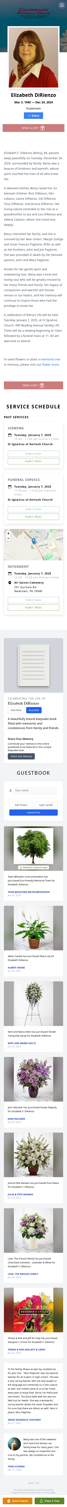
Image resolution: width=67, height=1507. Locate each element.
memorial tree (50, 359)
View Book (16, 710)
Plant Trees (33, 461)
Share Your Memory (21, 756)
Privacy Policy (24, 1492)
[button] (34, 541)
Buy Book (34, 710)
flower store (50, 364)
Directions (33, 453)
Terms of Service (42, 1492)
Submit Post (33, 812)
